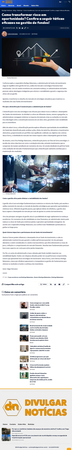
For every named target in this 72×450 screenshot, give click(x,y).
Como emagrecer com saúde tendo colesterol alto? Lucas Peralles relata (39, 305)
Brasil (31, 342)
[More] (28, 28)
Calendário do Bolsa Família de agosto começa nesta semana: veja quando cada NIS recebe (40, 348)
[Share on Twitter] (17, 28)
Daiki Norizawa (13, 34)
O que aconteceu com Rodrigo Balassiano (20, 277)
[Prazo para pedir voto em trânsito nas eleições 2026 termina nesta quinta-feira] (24, 338)
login (17, 295)
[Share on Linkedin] (19, 28)
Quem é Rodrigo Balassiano (42, 277)
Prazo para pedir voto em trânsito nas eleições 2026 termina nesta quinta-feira (39, 338)
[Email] (59, 284)
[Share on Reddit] (22, 28)
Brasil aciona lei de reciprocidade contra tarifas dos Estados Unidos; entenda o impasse (41, 328)
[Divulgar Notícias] (7, 2)
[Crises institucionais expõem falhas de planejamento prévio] (24, 367)
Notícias (34, 34)
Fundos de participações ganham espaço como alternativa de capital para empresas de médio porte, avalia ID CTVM (41, 377)
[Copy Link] (25, 28)
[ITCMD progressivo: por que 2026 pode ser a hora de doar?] (24, 359)
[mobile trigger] (68, 2)
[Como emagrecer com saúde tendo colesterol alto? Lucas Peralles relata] (24, 305)
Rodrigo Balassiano (57, 277)
